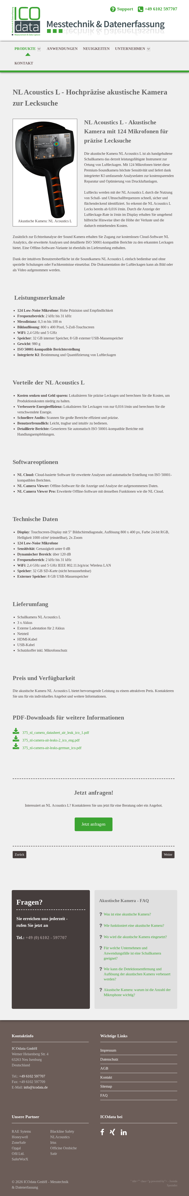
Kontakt (24, 63)
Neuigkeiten (96, 49)
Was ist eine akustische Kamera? (127, 914)
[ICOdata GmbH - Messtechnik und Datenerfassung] (94, 24)
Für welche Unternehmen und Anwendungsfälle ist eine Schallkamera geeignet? (132, 953)
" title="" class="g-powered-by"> (149, 1181)
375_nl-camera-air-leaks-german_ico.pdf (51, 748)
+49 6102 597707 (32, 1076)
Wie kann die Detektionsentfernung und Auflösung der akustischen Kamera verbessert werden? (137, 974)
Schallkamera (94, 159)
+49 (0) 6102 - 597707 (46, 937)
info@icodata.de (36, 1087)
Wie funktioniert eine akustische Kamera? (134, 926)
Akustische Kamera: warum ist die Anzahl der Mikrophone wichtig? (137, 992)
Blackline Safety (62, 1131)
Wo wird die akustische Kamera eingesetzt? (135, 937)
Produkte (26, 49)
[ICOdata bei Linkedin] (124, 1133)
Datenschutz (109, 1059)
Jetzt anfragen (94, 824)
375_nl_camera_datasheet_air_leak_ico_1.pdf (55, 733)
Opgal (16, 1148)
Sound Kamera (74, 237)
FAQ (104, 1095)
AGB (104, 1068)
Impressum (108, 1050)
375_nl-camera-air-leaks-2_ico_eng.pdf (51, 740)
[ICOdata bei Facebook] (102, 1133)
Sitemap (106, 1086)
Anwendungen (62, 49)
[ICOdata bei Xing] (112, 1133)
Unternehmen (130, 49)
